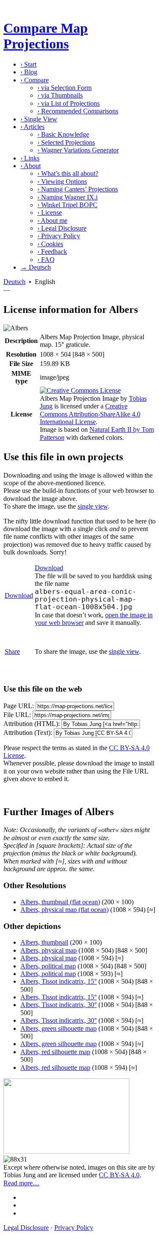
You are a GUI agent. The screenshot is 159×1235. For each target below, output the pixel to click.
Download (19, 595)
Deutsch (14, 281)
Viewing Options (62, 181)
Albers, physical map (48, 950)
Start (28, 64)
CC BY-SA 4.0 (119, 1175)
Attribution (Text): (27, 732)
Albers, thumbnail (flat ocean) (60, 902)
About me (52, 220)
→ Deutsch (35, 267)
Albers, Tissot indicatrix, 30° (58, 1004)
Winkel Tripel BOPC (67, 204)
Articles (32, 126)
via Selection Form (64, 87)
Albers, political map (48, 966)
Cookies (50, 244)
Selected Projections (66, 142)
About (30, 165)
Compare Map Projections (45, 35)
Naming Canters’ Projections (77, 189)
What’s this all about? (67, 173)
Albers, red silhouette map (55, 1051)
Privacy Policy (58, 235)
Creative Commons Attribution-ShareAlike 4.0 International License (90, 413)
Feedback (52, 251)
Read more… (21, 1183)
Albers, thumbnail (44, 942)
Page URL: (18, 705)
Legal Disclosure (61, 228)
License (49, 212)
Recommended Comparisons (77, 111)
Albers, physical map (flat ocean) (64, 909)
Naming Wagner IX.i (67, 197)
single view (93, 506)
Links (29, 158)
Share (12, 651)
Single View (38, 119)
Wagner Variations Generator (78, 150)
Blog (28, 72)
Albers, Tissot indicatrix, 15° (58, 981)
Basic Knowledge (63, 134)
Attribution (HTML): (31, 723)
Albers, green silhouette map (58, 1028)
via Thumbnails (60, 95)
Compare (34, 80)
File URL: (17, 714)
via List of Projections (68, 103)
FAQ (46, 259)
